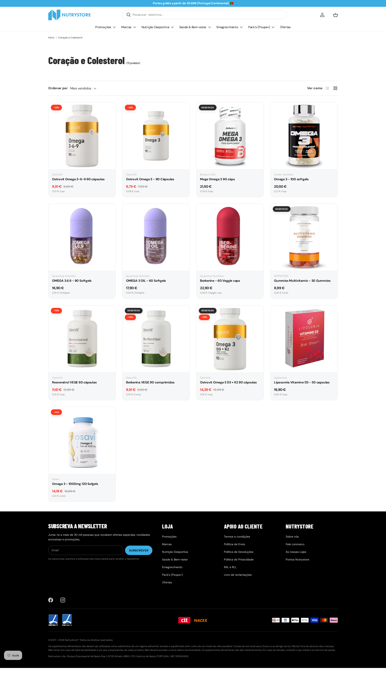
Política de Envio (234, 544)
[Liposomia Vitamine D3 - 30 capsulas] (304, 339)
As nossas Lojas (296, 552)
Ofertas (285, 27)
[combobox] (204, 14)
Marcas (126, 27)
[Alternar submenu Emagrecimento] (241, 27)
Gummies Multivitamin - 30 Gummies (302, 281)
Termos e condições (237, 536)
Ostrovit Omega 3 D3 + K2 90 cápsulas (228, 382)
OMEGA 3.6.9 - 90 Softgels (71, 281)
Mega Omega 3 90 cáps (217, 179)
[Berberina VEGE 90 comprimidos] (156, 339)
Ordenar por (58, 88)
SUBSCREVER (138, 550)
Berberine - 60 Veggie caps (220, 281)
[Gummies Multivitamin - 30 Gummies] (304, 237)
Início (51, 37)
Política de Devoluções (238, 552)
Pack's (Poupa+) (259, 27)
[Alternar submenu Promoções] (114, 27)
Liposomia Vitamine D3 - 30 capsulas (302, 382)
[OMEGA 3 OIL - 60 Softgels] (156, 237)
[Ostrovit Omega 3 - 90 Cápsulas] (156, 135)
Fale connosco (295, 544)
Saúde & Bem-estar (192, 27)
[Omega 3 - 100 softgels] (304, 135)
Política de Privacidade (239, 559)
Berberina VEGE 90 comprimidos (150, 382)
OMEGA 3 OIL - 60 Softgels (146, 281)
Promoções (103, 27)
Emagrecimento (227, 27)
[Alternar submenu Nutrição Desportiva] (172, 27)
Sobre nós (292, 536)
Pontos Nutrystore (297, 559)
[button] (335, 15)
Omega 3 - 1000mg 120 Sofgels (75, 484)
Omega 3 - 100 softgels (291, 179)
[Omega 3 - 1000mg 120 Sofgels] (82, 440)
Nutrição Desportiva (155, 27)
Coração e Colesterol (70, 37)
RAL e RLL (230, 567)
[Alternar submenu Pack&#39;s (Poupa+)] (273, 27)
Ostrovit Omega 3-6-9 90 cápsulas (78, 179)
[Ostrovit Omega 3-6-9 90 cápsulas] (82, 135)
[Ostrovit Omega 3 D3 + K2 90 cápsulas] (230, 339)
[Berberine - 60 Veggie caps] (230, 237)
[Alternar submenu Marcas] (134, 27)
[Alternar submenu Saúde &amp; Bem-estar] (209, 27)
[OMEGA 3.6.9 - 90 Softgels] (82, 237)
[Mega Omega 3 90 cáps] (230, 135)
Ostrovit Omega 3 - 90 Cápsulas (150, 179)
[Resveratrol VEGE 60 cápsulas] (82, 339)
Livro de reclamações (238, 575)
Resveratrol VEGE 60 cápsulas (74, 382)
